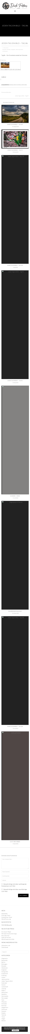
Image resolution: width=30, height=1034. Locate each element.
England (4, 970)
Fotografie (13, 49)
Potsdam (4, 1003)
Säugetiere (5, 1007)
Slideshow (3, 60)
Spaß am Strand (6, 937)
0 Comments (5, 51)
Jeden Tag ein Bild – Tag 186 (15, 726)
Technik (4, 1015)
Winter (4, 1020)
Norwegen (5, 998)
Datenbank (5, 947)
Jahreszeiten (5, 979)
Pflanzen (4, 1002)
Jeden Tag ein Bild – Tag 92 (14, 380)
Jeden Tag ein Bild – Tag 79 (14, 150)
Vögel (3, 1018)
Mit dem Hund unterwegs (9, 933)
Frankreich (5, 973)
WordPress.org (6, 919)
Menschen (5, 992)
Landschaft (5, 986)
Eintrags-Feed (6, 915)
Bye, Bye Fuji (5, 935)
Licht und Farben (15, 841)
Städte (4, 1013)
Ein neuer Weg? (6, 932)
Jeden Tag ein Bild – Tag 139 (15, 265)
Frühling (4, 975)
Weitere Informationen (20, 1028)
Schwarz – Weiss (15, 496)
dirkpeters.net (6, 945)
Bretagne (4, 964)
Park (3, 1000)
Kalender (4, 983)
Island (3, 977)
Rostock (4, 1005)
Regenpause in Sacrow (15, 611)
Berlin (3, 962)
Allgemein (5, 958)
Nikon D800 (24, 84)
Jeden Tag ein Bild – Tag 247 (15, 124)
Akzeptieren (15, 1030)
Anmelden (5, 913)
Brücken (9, 49)
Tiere (3, 1017)
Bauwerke (4, 49)
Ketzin (4, 985)
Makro (3, 990)
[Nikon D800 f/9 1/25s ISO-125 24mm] (10, 65)
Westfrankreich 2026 (8, 939)
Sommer (4, 1011)
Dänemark (5, 968)
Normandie (5, 996)
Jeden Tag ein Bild (19, 49)
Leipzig (4, 988)
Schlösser (4, 1009)
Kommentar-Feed (7, 917)
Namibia (4, 994)
